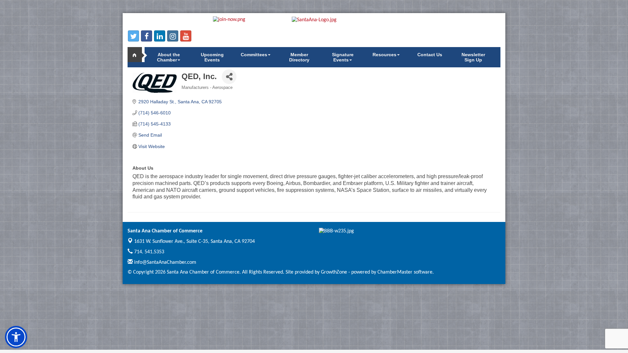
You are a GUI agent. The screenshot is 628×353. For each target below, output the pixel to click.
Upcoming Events (212, 57)
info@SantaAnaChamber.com (164, 262)
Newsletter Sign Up (473, 57)
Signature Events (343, 57)
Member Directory (299, 57)
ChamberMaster (394, 272)
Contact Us (429, 54)
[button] (16, 337)
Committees (254, 54)
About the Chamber (168, 57)
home (137, 54)
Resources (384, 54)
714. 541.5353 (148, 252)
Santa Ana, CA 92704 (194, 241)
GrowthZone (334, 272)
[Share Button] (229, 76)
